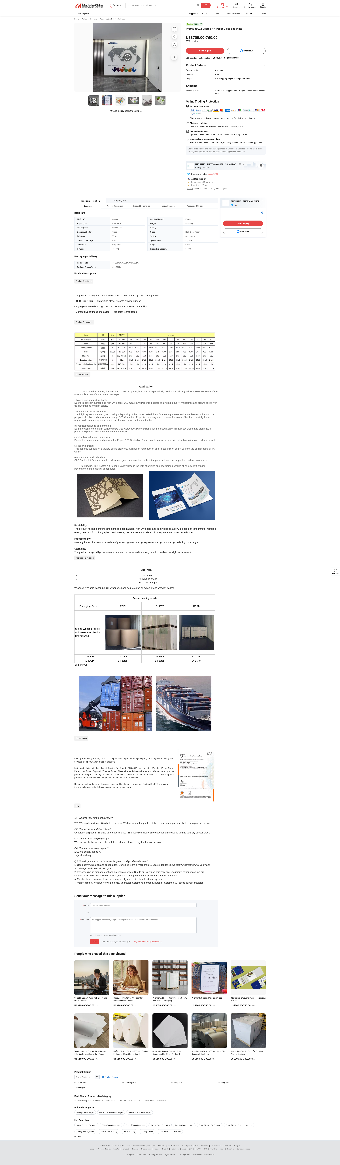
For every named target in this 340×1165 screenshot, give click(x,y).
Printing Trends (147, 1131)
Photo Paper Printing (108, 1131)
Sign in (263, 7)
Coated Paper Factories (135, 1125)
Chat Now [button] (248, 50)
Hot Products (105, 1146)
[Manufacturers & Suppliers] (88, 5)
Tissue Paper (79, 1087)
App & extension (233, 13)
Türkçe (222, 1149)
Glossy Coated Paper (85, 1112)
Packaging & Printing (89, 19)
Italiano (157, 1149)
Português (125, 1149)
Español (116, 1149)
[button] (209, 205)
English (108, 1149)
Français (135, 1149)
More (76, 1136)
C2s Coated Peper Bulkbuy (170, 1131)
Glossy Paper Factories (160, 1125)
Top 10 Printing (129, 1131)
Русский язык (146, 1149)
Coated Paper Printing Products (239, 1125)
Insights (237, 1146)
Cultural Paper (128, 1082)
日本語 (199, 1149)
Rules (264, 13)
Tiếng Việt (230, 1149)
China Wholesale (159, 1146)
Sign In (190, 188)
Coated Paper (120, 19)
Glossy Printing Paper (85, 1131)
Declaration (197, 1154)
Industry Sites (187, 1146)
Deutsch (165, 1149)
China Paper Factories (111, 1125)
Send (94, 941)
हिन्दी (205, 1149)
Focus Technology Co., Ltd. (152, 1154)
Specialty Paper (224, 1082)
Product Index (216, 1146)
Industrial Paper (81, 1082)
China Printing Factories (86, 1125)
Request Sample (231, 58)
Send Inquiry (205, 50)
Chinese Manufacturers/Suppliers (138, 1146)
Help (218, 13)
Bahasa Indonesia (243, 1149)
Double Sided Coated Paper (139, 1112)
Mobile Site (227, 1146)
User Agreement (185, 1154)
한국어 (191, 1149)
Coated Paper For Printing (209, 1125)
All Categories (83, 13)
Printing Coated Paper (184, 1125)
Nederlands (175, 1149)
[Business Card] (262, 212)
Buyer (204, 13)
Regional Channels (201, 1146)
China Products (118, 1146)
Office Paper (175, 1082)
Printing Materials (106, 19)
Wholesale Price (173, 1146)
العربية (184, 1149)
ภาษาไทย (213, 1149)
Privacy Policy (209, 1154)
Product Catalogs (111, 1077)
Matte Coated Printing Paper (111, 1112)
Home (76, 19)
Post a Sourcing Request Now (148, 941)
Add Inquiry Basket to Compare (127, 110)
